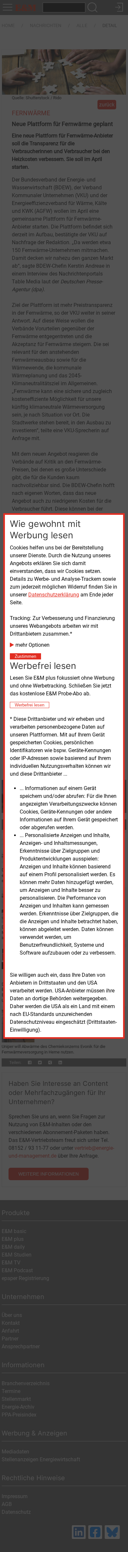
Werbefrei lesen (29, 705)
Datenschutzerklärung (53, 595)
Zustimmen (25, 656)
